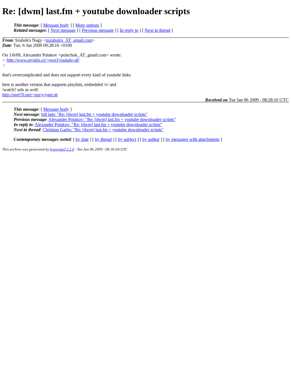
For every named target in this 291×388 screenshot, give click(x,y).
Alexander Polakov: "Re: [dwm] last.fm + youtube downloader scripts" (112, 119)
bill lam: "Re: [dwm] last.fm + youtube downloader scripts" (94, 114)
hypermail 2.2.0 (62, 149)
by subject (127, 139)
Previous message (98, 30)
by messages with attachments (192, 139)
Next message (63, 30)
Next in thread (157, 30)
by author (150, 139)
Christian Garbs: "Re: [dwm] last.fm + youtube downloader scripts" (103, 129)
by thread (103, 139)
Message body (56, 25)
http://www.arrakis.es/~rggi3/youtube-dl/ (43, 60)
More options (87, 25)
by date (82, 139)
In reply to (129, 30)
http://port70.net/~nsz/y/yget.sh (30, 94)
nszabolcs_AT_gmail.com (69, 40)
